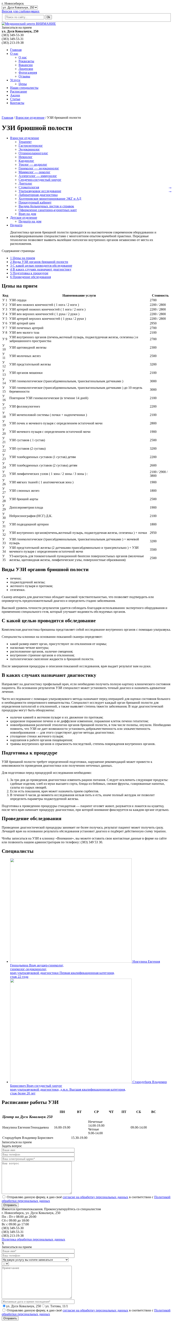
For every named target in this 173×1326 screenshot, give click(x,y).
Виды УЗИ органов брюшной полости (39, 262)
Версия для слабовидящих (20, 11)
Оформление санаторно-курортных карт (48, 210)
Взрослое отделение (24, 138)
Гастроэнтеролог (31, 145)
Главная (16, 50)
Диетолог (25, 183)
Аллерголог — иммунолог (38, 176)
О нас (14, 53)
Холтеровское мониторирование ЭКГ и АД (50, 198)
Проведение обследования (30, 277)
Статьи (15, 99)
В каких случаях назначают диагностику (40, 269)
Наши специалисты (24, 87)
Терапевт (25, 142)
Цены (23, 84)
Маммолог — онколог (34, 172)
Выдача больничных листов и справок (46, 206)
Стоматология (29, 187)
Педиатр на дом (30, 221)
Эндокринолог (29, 149)
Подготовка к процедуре (29, 273)
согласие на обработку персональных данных (95, 1197)
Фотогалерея (28, 72)
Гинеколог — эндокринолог (39, 168)
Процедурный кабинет (35, 202)
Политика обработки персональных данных (33, 1239)
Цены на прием (22, 258)
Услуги (15, 80)
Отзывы (24, 76)
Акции (15, 95)
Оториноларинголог (33, 153)
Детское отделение (23, 217)
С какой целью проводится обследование (41, 265)
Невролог (25, 157)
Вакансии (26, 65)
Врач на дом (27, 214)
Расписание (18, 91)
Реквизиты (26, 61)
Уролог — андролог (33, 164)
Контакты (17, 103)
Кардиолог (26, 161)
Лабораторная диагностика (38, 195)
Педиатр (16, 225)
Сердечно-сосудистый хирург (40, 179)
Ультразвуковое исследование (40, 191)
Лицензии (26, 69)
